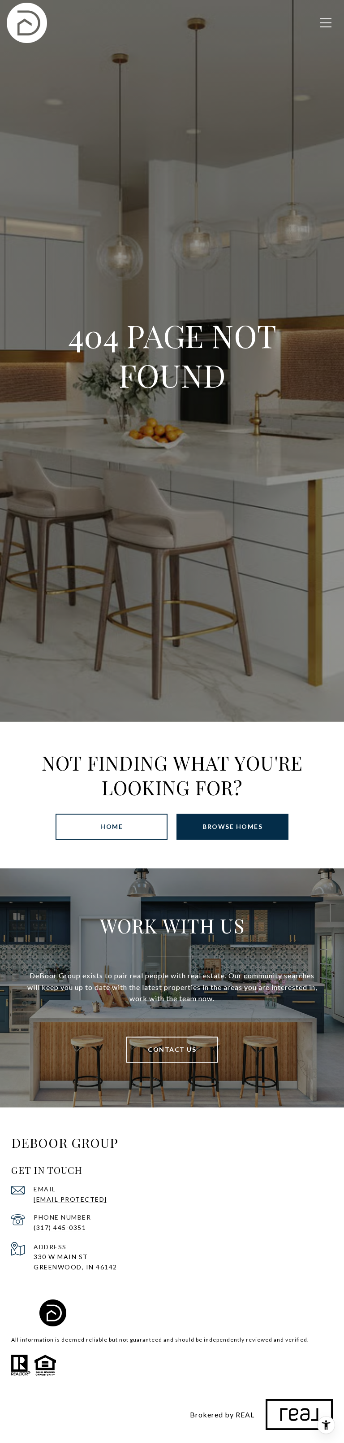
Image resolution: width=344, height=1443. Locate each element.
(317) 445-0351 (60, 1227)
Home (111, 826)
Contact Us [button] (172, 1049)
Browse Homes (232, 826)
